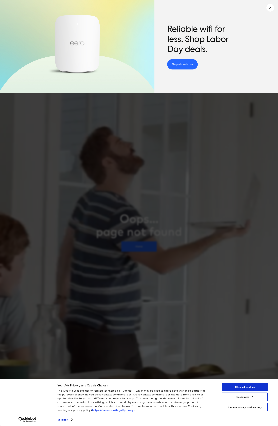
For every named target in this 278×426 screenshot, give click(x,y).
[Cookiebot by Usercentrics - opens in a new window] (27, 419)
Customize (242, 397)
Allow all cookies (245, 387)
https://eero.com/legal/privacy (113, 410)
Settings (62, 419)
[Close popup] (270, 8)
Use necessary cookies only (245, 407)
